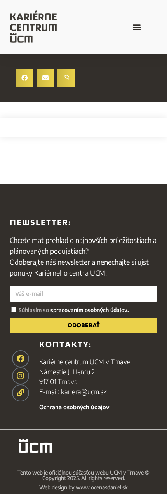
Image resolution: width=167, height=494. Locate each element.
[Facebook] (20, 358)
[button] (136, 26)
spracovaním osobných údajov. (89, 309)
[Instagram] (20, 375)
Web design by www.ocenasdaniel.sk (83, 487)
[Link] (20, 392)
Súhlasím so (74, 309)
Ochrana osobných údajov (74, 406)
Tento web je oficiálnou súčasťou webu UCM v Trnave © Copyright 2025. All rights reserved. (83, 475)
